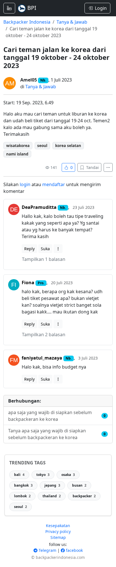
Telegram (46, 550)
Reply (29, 248)
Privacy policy (58, 531)
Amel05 (28, 80)
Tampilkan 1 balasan (43, 259)
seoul (42, 145)
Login (101, 8)
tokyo (43, 474)
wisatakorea (18, 145)
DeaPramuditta (39, 207)
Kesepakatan (58, 525)
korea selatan (68, 145)
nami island (17, 154)
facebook (74, 550)
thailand (52, 496)
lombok (22, 496)
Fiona (28, 282)
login (25, 184)
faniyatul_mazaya (42, 358)
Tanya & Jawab (72, 22)
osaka (68, 474)
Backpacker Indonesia (26, 22)
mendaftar (53, 184)
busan (79, 485)
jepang (52, 485)
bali (19, 474)
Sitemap (58, 537)
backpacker (84, 496)
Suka (45, 248)
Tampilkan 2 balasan (43, 334)
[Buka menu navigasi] (9, 8)
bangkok (23, 485)
